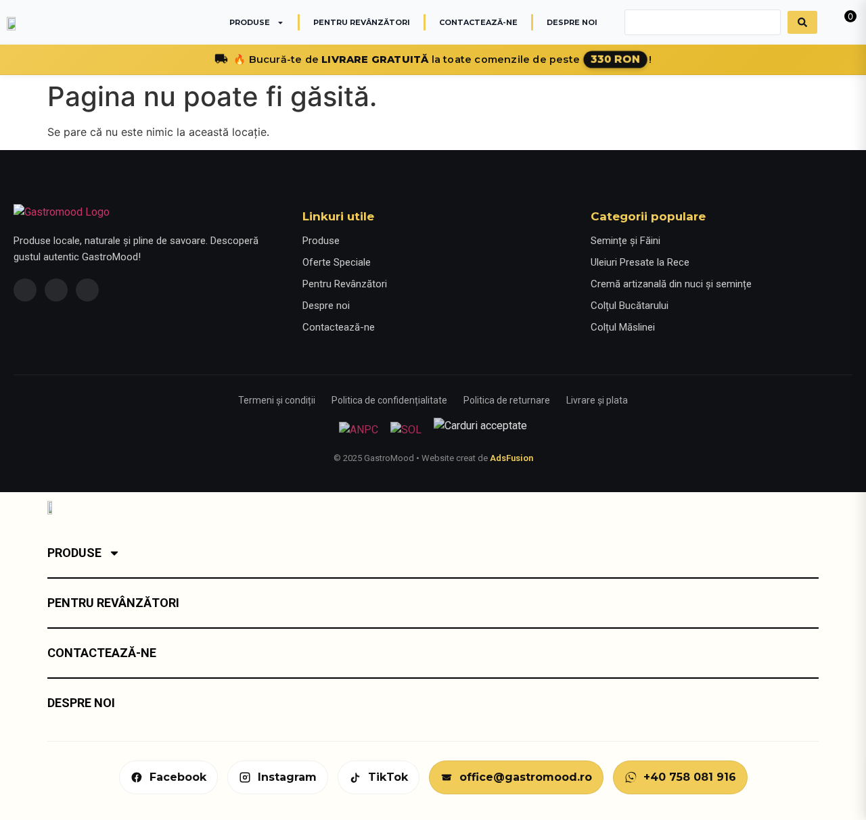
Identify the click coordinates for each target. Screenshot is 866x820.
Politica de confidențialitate (389, 400)
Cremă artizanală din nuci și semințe (671, 284)
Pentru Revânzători (361, 22)
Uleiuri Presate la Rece (640, 262)
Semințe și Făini (625, 241)
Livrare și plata (597, 400)
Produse (249, 22)
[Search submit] (802, 22)
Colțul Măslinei (623, 327)
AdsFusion (511, 458)
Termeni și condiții (276, 400)
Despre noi (572, 22)
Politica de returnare (506, 400)
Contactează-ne (478, 22)
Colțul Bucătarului (629, 305)
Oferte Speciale (336, 262)
